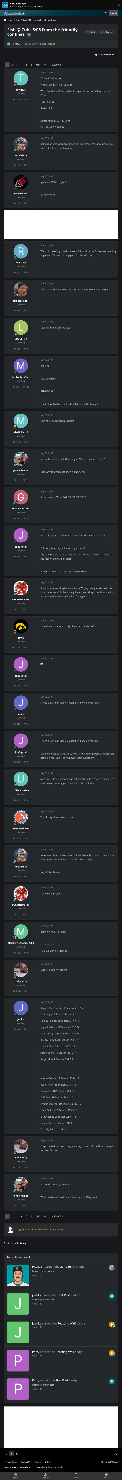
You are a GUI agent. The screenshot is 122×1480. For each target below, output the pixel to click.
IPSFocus (114, 1462)
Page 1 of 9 (56, 65)
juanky (36, 1295)
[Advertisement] (61, 224)
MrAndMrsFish (20, 377)
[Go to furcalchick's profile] (21, 144)
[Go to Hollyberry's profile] (21, 970)
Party (35, 1352)
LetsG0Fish (21, 339)
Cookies (37, 1462)
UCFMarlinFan (21, 790)
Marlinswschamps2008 (21, 943)
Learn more (5, 5)
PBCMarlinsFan (20, 599)
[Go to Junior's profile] (21, 702)
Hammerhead (21, 828)
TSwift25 (16, 43)
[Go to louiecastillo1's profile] (21, 289)
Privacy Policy (11, 1462)
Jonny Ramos (20, 470)
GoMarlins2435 (20, 508)
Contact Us (25, 1462)
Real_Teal (21, 262)
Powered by (49, 1467)
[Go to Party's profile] (18, 1360)
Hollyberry (21, 981)
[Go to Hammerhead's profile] (21, 817)
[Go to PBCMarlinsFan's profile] (21, 588)
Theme (104, 1462)
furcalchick (20, 155)
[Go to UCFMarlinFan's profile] (21, 779)
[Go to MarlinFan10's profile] (21, 421)
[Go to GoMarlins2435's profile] (21, 497)
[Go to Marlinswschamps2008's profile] (21, 931)
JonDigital (21, 546)
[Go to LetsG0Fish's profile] (21, 327)
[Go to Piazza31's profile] (18, 1275)
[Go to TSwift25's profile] (8, 44)
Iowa (21, 637)
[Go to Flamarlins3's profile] (21, 182)
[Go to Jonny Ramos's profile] (21, 459)
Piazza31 (38, 1267)
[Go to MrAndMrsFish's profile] (21, 365)
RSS (49, 1462)
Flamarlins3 (21, 193)
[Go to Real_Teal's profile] (21, 251)
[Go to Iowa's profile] (21, 626)
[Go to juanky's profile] (18, 1304)
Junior (20, 714)
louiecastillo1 (21, 300)
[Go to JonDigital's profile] (21, 535)
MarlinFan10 (21, 432)
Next (38, 65)
